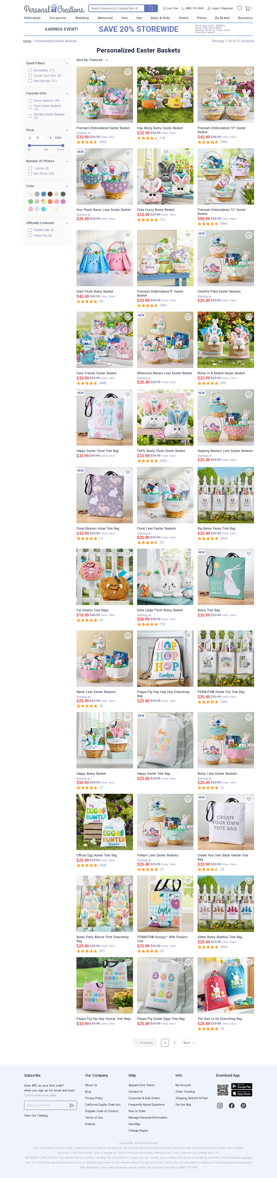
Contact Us (136, 1091)
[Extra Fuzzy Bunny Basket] (165, 176)
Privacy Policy (94, 1098)
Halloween (32, 18)
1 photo (41, 168)
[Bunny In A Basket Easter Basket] (226, 340)
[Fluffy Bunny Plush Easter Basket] (165, 417)
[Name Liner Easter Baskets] (104, 658)
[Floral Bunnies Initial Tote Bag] (104, 495)
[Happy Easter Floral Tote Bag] (104, 417)
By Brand (222, 18)
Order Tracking (185, 1091)
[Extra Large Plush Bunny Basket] (165, 577)
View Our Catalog (36, 1115)
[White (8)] (50, 209)
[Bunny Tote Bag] (226, 577)
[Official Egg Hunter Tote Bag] (104, 822)
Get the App (183, 1104)
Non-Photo (43, 173)
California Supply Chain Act (102, 1104)
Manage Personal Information (148, 1117)
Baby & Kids (160, 18)
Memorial (105, 18)
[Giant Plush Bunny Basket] (104, 258)
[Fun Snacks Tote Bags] (104, 577)
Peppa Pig (42, 235)
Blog (88, 1091)
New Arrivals (45, 81)
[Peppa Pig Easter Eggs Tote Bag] (165, 985)
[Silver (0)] (37, 209)
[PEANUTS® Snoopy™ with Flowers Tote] (165, 903)
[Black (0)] (37, 194)
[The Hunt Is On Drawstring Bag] (226, 985)
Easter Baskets (46, 100)
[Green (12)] (30, 202)
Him (124, 18)
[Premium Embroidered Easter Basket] (104, 95)
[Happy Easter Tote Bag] (165, 740)
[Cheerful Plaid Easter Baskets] (226, 258)
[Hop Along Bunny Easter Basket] (165, 95)
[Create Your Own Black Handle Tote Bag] (226, 822)
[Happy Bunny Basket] (104, 740)
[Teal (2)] (43, 209)
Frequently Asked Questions (147, 1104)
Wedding (82, 18)
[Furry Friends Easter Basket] (104, 340)
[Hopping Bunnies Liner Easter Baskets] (226, 417)
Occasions (58, 18)
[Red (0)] (30, 209)
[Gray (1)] (63, 194)
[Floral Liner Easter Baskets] (165, 495)
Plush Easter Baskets (47, 107)
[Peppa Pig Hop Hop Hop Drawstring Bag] (165, 658)
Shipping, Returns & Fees (192, 1098)
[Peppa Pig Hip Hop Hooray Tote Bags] (104, 985)
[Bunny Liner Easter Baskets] (226, 740)
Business (245, 18)
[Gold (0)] (56, 194)
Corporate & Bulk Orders (144, 1098)
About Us (91, 1085)
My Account (183, 1085)
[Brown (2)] (50, 194)
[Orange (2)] (50, 202)
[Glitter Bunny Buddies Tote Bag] (226, 903)
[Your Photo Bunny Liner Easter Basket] (104, 176)
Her (139, 18)
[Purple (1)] (63, 202)
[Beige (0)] (30, 194)
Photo (201, 18)
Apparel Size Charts (142, 1085)
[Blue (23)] (43, 194)
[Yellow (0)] (56, 209)
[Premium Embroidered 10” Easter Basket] (226, 95)
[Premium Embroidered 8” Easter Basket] (165, 258)
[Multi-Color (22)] (43, 202)
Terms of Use (94, 1117)
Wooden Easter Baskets (49, 116)
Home (183, 18)
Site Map (134, 1124)
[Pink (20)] (56, 202)
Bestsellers (44, 70)
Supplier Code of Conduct (101, 1111)
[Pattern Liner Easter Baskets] (165, 822)
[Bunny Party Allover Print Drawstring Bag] (104, 903)
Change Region (138, 1130)
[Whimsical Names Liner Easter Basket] (165, 340)
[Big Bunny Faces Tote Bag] (226, 495)
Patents (90, 1124)
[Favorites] (239, 8)
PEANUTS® (43, 230)
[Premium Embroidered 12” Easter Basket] (226, 176)
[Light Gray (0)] (37, 202)
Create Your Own (47, 75)
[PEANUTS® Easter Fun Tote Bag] (226, 658)
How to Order (137, 1111)
